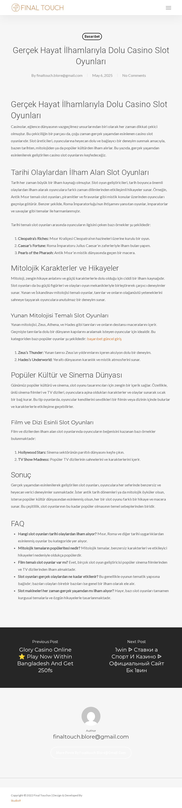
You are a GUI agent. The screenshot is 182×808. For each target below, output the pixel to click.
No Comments (134, 75)
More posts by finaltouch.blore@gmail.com (91, 753)
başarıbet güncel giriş (104, 338)
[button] (168, 7)
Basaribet (92, 36)
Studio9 (16, 800)
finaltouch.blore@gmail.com (59, 75)
